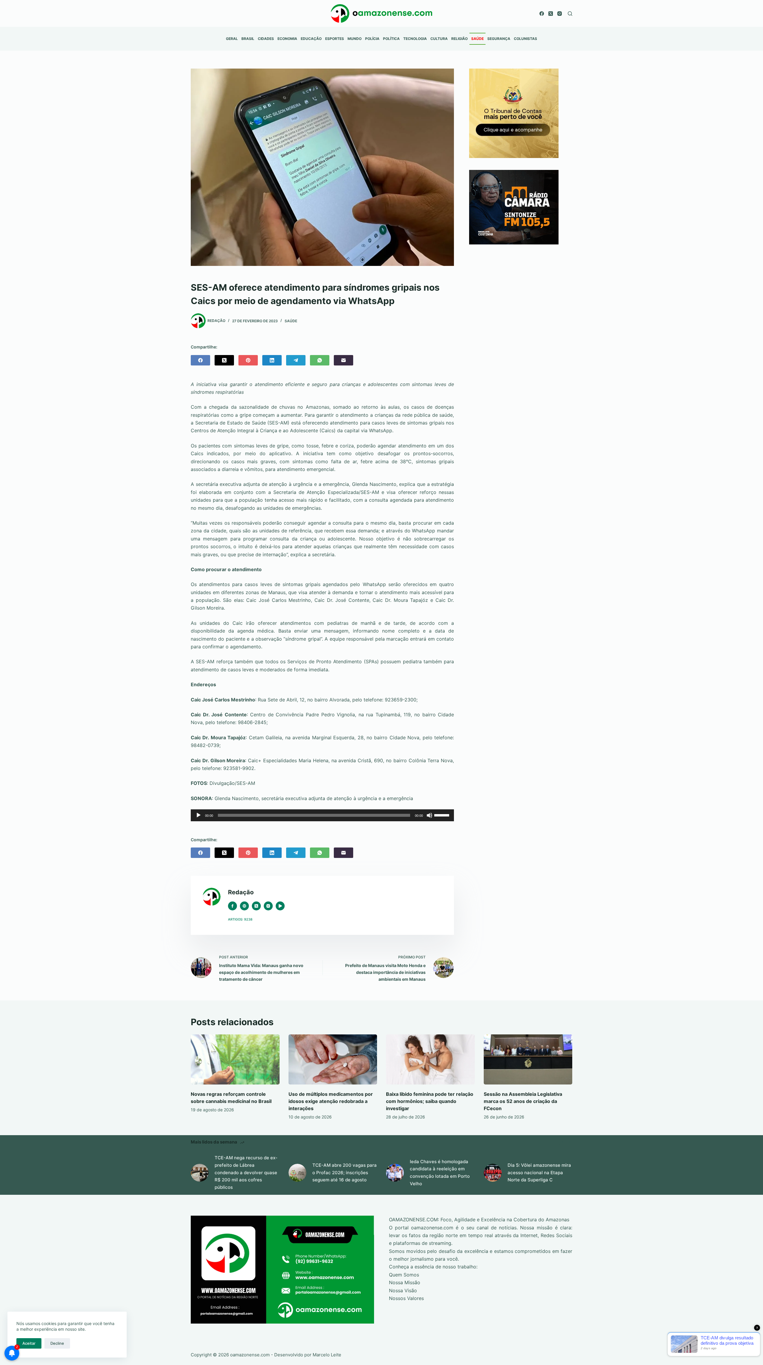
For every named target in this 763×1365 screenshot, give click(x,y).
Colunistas (525, 38)
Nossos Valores (406, 1298)
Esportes (334, 38)
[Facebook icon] (232, 905)
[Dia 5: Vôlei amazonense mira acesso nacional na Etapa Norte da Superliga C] (493, 1173)
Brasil (247, 38)
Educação (311, 38)
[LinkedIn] (272, 360)
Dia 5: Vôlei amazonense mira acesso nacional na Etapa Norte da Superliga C (539, 1172)
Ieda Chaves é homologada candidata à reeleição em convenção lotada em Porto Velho (440, 1172)
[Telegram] (295, 360)
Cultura (439, 38)
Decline (57, 1343)
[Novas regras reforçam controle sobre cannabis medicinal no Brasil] (235, 1059)
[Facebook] (541, 13)
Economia (287, 38)
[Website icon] (244, 905)
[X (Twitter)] (550, 13)
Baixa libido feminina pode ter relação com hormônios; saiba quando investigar (429, 1101)
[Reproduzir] (198, 815)
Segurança (498, 38)
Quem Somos (404, 1275)
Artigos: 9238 (240, 919)
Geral (232, 38)
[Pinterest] (248, 360)
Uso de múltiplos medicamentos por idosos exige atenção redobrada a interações (331, 1101)
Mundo (355, 38)
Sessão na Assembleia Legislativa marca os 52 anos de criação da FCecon (523, 1101)
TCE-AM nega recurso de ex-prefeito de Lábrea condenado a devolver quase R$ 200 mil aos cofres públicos (246, 1172)
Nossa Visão (403, 1290)
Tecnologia (415, 38)
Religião (459, 38)
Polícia (372, 38)
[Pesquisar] (570, 13)
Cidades (266, 38)
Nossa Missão (404, 1282)
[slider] (442, 814)
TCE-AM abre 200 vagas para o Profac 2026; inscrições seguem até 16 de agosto (344, 1172)
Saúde (477, 38)
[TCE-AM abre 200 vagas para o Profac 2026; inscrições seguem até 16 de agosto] (297, 1173)
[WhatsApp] (319, 360)
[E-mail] (343, 360)
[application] (322, 815)
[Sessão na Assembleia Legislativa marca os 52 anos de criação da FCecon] (528, 1059)
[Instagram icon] (268, 905)
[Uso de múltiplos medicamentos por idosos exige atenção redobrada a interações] (333, 1059)
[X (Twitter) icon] (256, 905)
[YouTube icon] (280, 905)
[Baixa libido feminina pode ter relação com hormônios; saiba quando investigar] (430, 1059)
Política (391, 38)
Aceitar (28, 1343)
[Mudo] (429, 815)
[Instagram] (559, 13)
